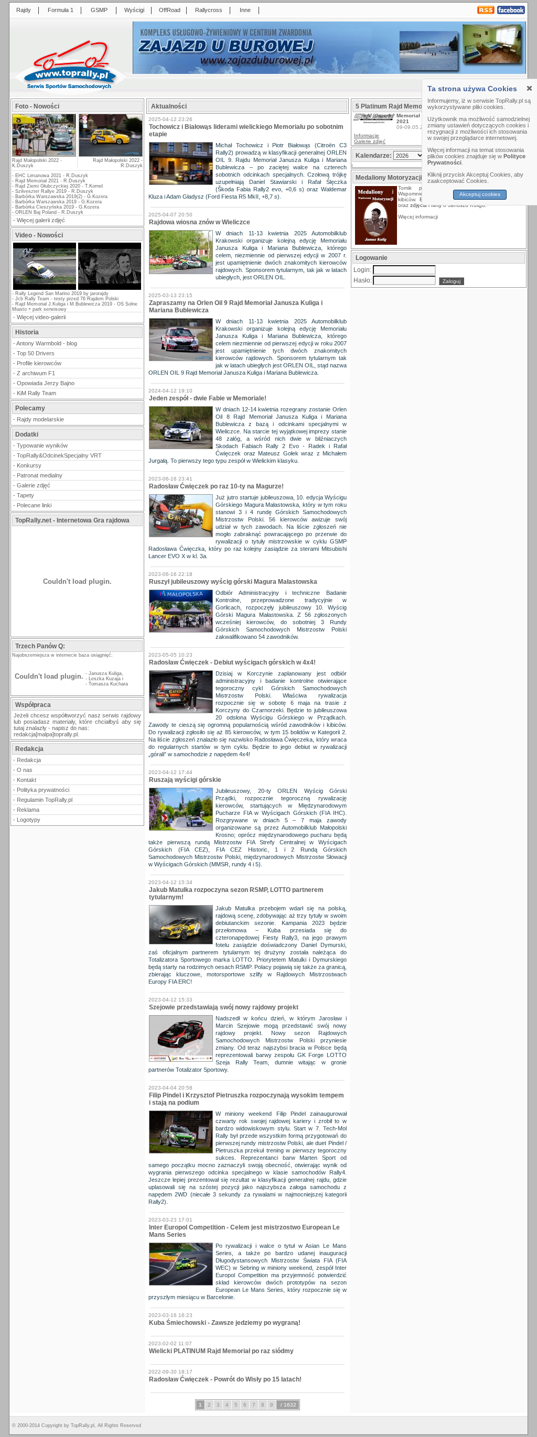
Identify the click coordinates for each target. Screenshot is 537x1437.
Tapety (25, 495)
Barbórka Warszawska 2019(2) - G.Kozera (61, 196)
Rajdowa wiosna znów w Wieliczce (199, 222)
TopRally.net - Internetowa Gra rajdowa (72, 520)
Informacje (366, 135)
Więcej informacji (418, 217)
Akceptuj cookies (479, 194)
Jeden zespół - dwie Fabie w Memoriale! (207, 398)
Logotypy (28, 820)
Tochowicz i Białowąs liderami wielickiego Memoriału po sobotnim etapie (246, 130)
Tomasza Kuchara (108, 684)
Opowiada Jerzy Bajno (45, 383)
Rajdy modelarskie (40, 419)
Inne (245, 10)
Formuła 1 (60, 10)
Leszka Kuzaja (105, 678)
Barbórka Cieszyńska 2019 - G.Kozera (57, 207)
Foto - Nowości (37, 106)
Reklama (28, 810)
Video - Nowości (39, 235)
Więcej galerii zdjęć (41, 220)
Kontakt (26, 780)
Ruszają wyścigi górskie (185, 779)
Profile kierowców (39, 363)
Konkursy (29, 465)
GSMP (99, 10)
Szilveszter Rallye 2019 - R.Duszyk (54, 191)
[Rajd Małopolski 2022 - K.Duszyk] (44, 153)
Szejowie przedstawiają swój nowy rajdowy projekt (223, 1007)
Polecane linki (34, 505)
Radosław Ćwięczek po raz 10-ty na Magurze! (216, 486)
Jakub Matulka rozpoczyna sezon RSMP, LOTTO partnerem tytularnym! (236, 893)
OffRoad (169, 10)
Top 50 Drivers (36, 353)
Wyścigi (134, 10)
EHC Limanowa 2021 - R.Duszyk (51, 175)
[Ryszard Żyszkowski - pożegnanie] (109, 288)
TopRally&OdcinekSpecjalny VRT (59, 455)
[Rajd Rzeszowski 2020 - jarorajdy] (44, 288)
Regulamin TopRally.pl (44, 800)
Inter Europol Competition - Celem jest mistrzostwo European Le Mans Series (244, 1231)
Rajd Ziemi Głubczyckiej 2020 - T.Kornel (59, 186)
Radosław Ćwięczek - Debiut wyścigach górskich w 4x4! (232, 662)
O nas (25, 770)
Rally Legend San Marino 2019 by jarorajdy (62, 293)
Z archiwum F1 (36, 373)
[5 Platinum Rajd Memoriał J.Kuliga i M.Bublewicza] (373, 121)
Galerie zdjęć (33, 485)
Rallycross (208, 10)
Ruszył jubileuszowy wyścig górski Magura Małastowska (233, 581)
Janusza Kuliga (105, 673)
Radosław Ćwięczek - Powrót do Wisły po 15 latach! (225, 1379)
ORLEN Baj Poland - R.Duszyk (49, 212)
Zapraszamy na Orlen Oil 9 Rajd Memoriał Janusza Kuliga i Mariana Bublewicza (236, 306)
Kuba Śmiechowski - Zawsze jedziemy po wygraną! (224, 1322)
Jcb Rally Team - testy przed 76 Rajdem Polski (67, 298)
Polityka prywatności (43, 790)
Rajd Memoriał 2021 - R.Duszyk (50, 180)
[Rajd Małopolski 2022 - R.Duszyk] (110, 135)
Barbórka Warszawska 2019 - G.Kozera (58, 201)
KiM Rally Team (36, 393)
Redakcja (29, 760)
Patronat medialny (39, 475)
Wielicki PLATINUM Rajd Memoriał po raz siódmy (221, 1351)
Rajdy (23, 10)
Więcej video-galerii (41, 317)
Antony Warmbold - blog (46, 343)
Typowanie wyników (42, 445)
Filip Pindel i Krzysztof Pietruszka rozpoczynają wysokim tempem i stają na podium (246, 1099)
